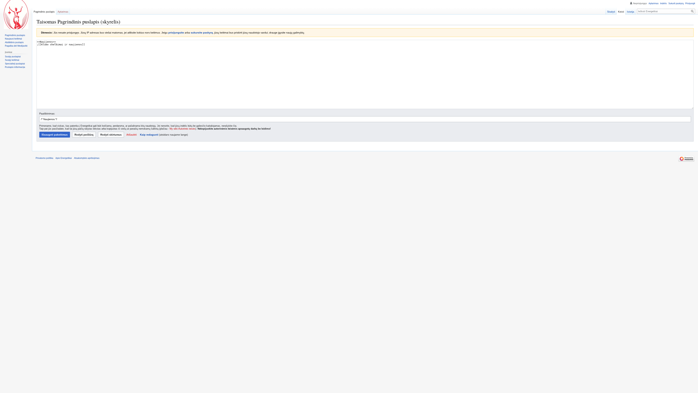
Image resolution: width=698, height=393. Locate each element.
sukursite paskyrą (202, 32)
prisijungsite (176, 32)
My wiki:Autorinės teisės (182, 129)
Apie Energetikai (63, 158)
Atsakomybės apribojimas (86, 158)
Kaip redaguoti (149, 134)
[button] (131, 135)
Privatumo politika (44, 158)
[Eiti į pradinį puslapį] (16, 14)
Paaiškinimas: (47, 113)
